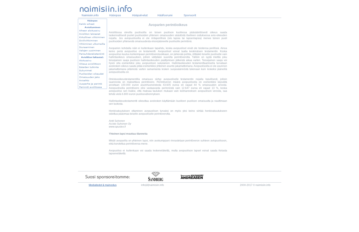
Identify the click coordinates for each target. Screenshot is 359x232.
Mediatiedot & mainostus (103, 185)
